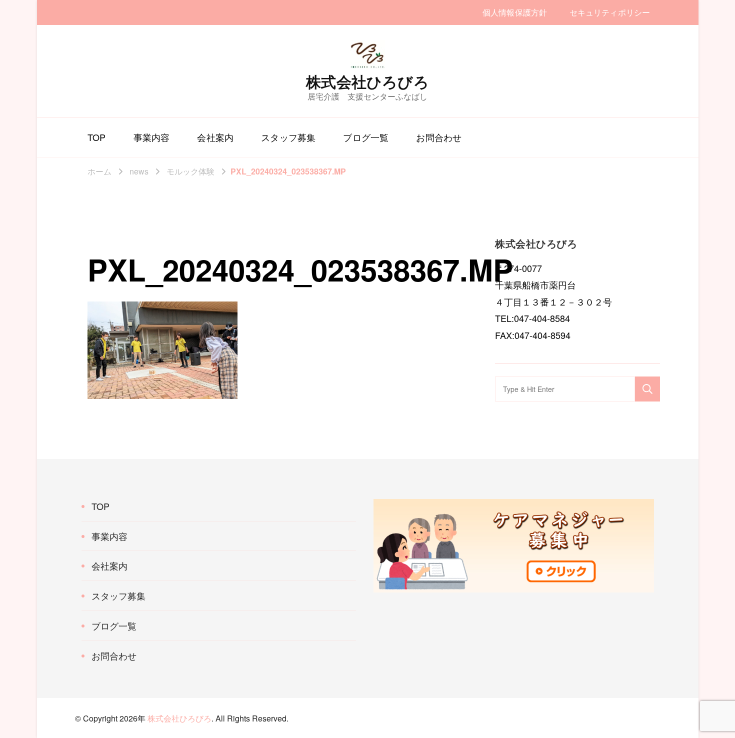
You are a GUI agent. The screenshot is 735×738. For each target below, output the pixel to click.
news (139, 171)
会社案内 (215, 137)
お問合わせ (439, 137)
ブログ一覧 (365, 137)
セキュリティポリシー (610, 12)
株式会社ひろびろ (367, 81)
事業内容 (152, 137)
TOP (97, 137)
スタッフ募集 (288, 137)
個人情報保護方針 (514, 12)
